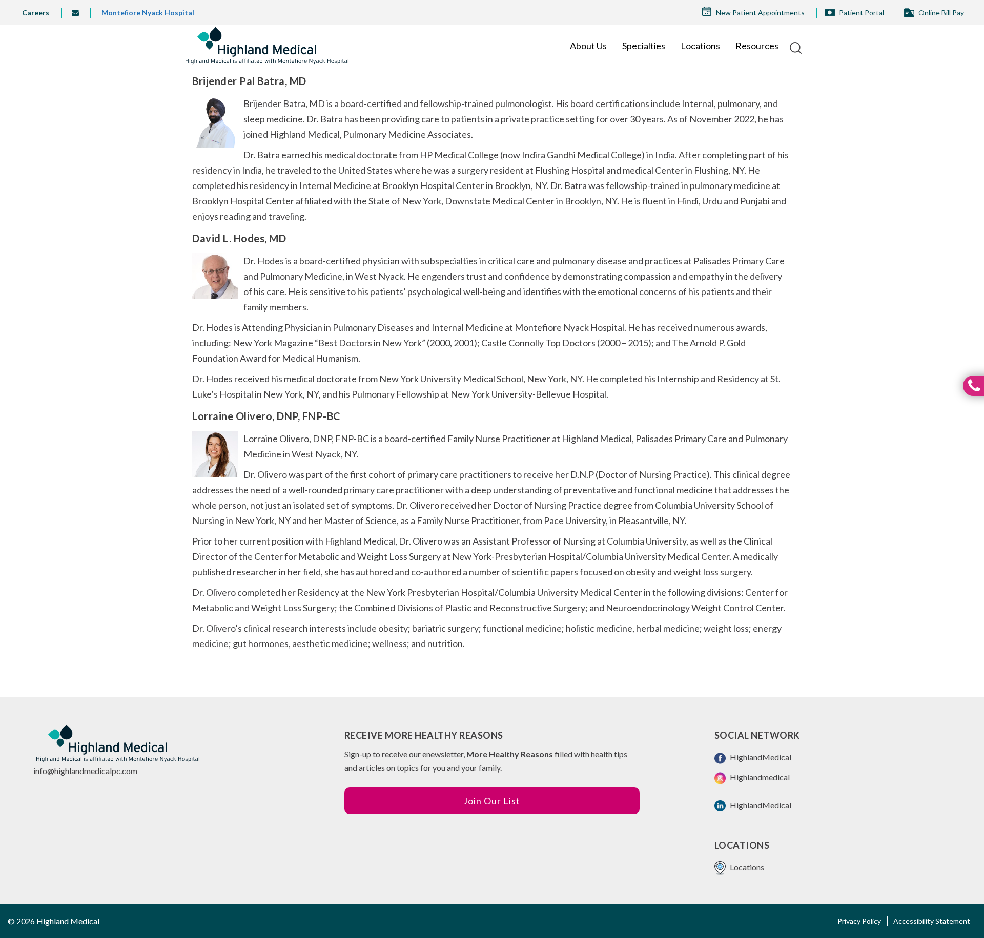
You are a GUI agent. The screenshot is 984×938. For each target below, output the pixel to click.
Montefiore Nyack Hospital (147, 12)
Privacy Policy (859, 920)
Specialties (643, 45)
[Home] (266, 45)
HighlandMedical (759, 757)
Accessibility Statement (931, 920)
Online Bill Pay (941, 12)
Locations (700, 45)
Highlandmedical (759, 777)
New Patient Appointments (760, 12)
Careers (35, 12)
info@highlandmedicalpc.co (82, 771)
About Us (588, 45)
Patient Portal (861, 12)
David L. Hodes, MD (239, 238)
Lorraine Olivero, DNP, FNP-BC (266, 416)
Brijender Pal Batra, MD (249, 81)
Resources (756, 45)
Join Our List (491, 800)
